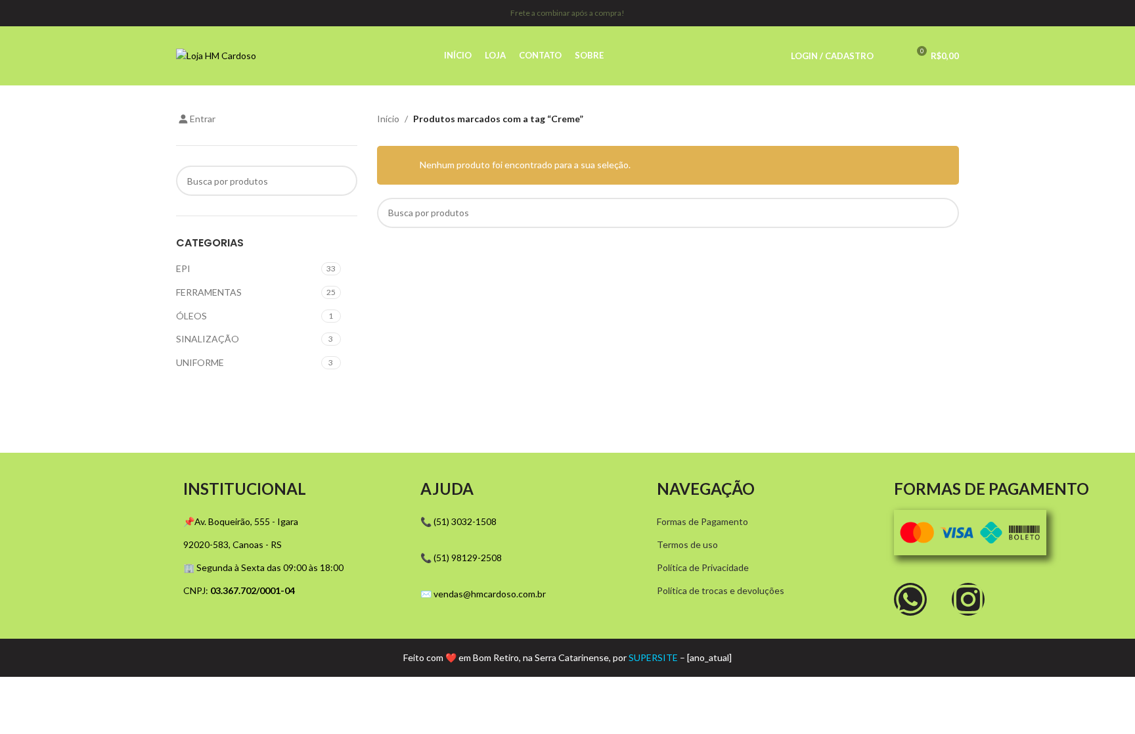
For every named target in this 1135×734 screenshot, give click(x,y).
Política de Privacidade (703, 567)
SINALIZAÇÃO (207, 338)
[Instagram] (968, 599)
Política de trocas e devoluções (720, 590)
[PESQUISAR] (342, 181)
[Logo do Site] (216, 54)
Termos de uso (687, 544)
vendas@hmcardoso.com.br (490, 593)
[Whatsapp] (910, 599)
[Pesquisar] (892, 56)
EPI (183, 268)
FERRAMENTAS (209, 292)
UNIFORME (200, 362)
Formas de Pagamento (702, 521)
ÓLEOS (191, 315)
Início (388, 118)
